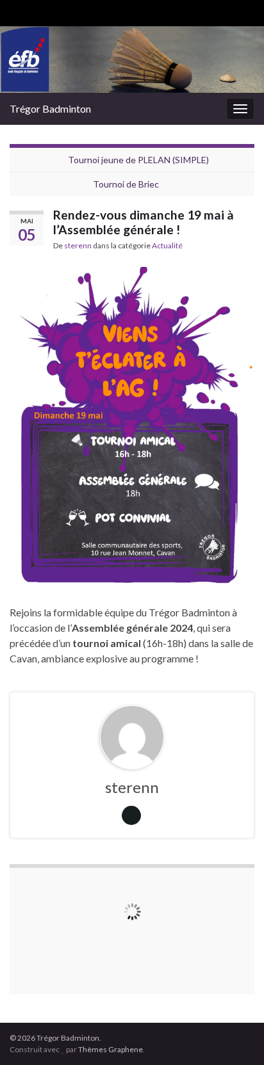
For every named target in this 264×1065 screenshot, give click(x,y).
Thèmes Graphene (110, 1049)
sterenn (78, 245)
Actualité (167, 245)
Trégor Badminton (50, 108)
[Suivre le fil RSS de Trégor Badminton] (16, 10)
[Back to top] (235, 1036)
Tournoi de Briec (126, 184)
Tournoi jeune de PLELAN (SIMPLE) (138, 159)
